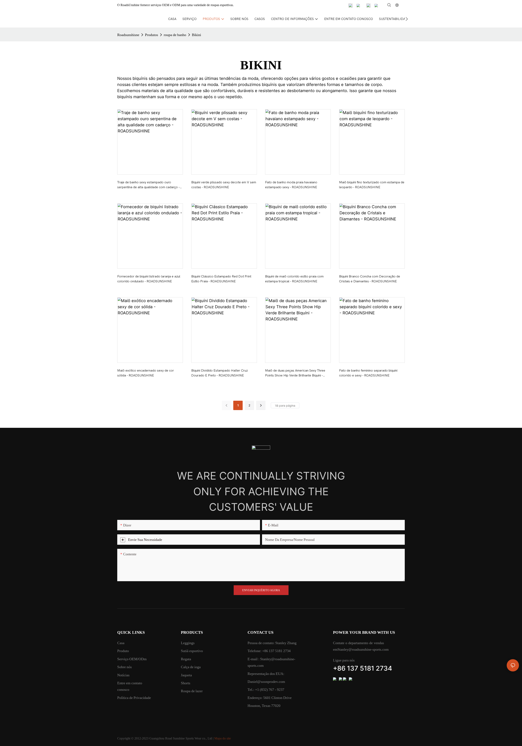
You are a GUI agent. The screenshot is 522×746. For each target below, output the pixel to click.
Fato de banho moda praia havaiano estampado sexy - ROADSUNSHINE (291, 184)
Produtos (151, 35)
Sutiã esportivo (192, 651)
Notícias (123, 675)
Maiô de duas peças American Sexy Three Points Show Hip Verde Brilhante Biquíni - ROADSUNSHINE (295, 373)
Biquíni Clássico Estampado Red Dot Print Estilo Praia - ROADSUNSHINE (221, 279)
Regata (186, 659)
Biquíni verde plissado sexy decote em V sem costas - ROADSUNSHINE (223, 184)
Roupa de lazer (192, 691)
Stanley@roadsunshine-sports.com (363, 649)
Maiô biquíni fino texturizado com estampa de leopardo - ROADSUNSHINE (371, 184)
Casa (120, 643)
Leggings (188, 643)
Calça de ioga (191, 667)
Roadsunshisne (128, 35)
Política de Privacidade (134, 697)
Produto (123, 651)
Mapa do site (222, 738)
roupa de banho (175, 35)
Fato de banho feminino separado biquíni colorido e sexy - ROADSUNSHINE (368, 373)
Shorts (185, 683)
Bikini (196, 35)
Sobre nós (124, 667)
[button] (407, 19)
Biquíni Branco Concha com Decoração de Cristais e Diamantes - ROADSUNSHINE (369, 279)
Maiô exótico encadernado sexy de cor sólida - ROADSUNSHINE (145, 373)
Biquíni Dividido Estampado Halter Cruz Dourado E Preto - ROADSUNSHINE (219, 373)
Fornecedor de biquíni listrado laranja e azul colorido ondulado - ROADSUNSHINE (148, 279)
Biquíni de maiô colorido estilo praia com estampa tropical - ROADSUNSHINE (294, 279)
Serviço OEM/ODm (132, 659)
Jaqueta (186, 675)
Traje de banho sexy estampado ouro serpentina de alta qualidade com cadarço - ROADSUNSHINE (148, 185)
